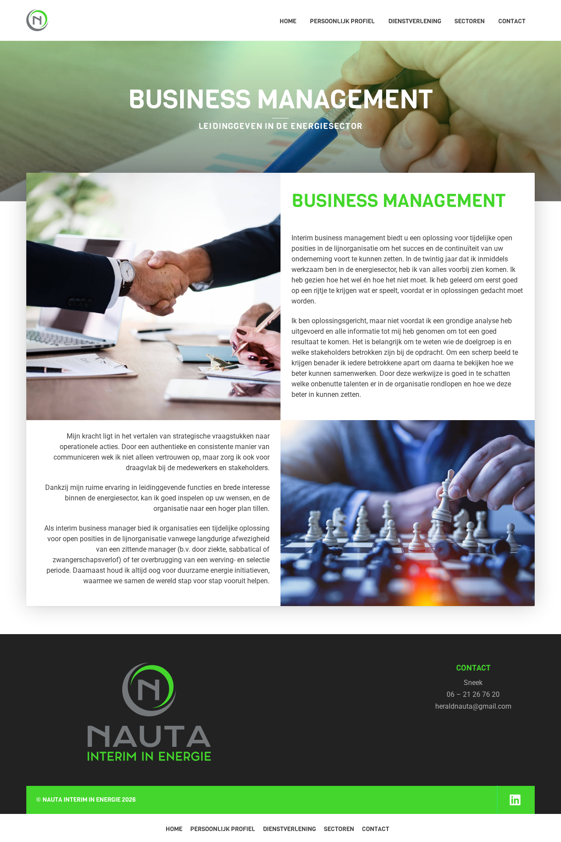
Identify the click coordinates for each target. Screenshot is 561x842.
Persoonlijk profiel (342, 21)
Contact (511, 21)
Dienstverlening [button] (289, 829)
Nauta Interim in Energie (82, 800)
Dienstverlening (414, 21)
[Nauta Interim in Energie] (37, 24)
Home (288, 21)
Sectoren (469, 21)
